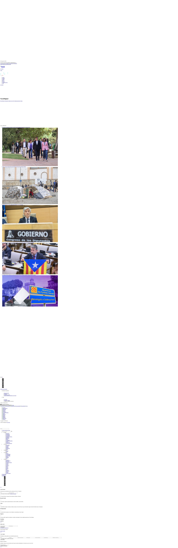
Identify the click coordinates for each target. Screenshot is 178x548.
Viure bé (3, 81)
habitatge (7, 447)
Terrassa (7, 472)
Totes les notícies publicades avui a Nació (10, 395)
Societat (3, 78)
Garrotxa (7, 463)
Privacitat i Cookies (7, 400)
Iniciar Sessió (4, 474)
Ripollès (7, 468)
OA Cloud (8, 422)
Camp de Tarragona (9, 462)
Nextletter (7, 457)
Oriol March (32, 242)
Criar (3, 83)
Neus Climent (24, 166)
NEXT (7, 439)
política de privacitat (13, 493)
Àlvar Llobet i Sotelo (27, 127)
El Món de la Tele (4, 82)
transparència (8, 448)
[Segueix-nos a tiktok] (3, 387)
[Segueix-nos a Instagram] (3, 382)
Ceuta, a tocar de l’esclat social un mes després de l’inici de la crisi (12, 166)
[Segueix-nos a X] (3, 381)
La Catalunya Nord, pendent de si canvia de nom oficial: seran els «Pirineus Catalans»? (15, 274)
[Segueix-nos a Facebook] (3, 379)
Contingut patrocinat (9, 443)
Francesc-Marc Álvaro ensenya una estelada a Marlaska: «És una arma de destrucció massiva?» (16, 242)
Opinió (3, 79)
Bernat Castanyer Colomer (32, 274)
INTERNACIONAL (9, 436)
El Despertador (8, 454)
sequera (7, 446)
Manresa (7, 466)
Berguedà (7, 461)
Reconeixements (6, 393)
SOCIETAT (7, 434)
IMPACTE (7, 438)
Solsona (7, 471)
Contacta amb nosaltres (3, 389)
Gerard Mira (21, 204)
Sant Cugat (7, 470)
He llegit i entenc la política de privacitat (7, 538)
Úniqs (7, 451)
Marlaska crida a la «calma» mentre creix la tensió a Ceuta (10, 204)
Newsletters (7, 63)
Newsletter (3, 475)
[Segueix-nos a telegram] (3, 384)
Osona (7, 467)
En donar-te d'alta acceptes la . (8, 493)
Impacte (7, 456)
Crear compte (2, 539)
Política (3, 77)
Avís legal (5, 399)
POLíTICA (7, 433)
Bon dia (7, 453)
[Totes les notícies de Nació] (2, 66)
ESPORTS (7, 437)
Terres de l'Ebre (8, 473)
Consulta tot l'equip (7, 394)
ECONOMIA (8, 435)
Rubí (6, 469)
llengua (7, 449)
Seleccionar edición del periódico (5, 62)
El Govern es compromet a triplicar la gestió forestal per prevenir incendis (13, 127)
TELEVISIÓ (8, 442)
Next (3, 80)
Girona (7, 464)
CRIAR (7, 441)
